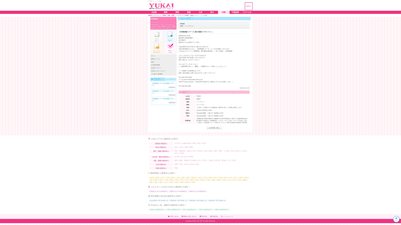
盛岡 (191, 147)
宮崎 (181, 182)
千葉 (205, 177)
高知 (239, 180)
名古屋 (176, 157)
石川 (235, 177)
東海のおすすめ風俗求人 (198, 191)
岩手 (162, 177)
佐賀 (171, 182)
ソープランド (155, 22)
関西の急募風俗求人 (222, 209)
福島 (186, 147)
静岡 (171, 180)
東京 (188, 177)
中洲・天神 (183, 164)
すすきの (177, 143)
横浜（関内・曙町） (216, 151)
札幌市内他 (186, 143)
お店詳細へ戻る (214, 128)
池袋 (188, 151)
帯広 (199, 143)
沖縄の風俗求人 (161, 168)
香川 (234, 180)
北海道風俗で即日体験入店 (158, 200)
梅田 (176, 160)
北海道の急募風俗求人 (157, 209)
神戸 (234, 160)
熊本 (197, 164)
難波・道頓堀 (184, 160)
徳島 (150, 182)
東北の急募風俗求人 (190, 209)
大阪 (176, 180)
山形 (181, 147)
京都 (181, 180)
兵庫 (186, 180)
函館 (194, 143)
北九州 (191, 164)
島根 (219, 180)
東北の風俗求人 (161, 147)
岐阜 (161, 180)
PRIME (154, 19)
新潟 (225, 177)
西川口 (238, 151)
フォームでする (170, 39)
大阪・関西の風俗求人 (161, 160)
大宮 (232, 151)
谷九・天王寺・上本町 (205, 160)
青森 (157, 177)
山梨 (150, 180)
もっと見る (170, 79)
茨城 (220, 177)
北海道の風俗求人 (161, 143)
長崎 (176, 182)
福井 (241, 177)
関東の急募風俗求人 (174, 209)
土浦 (244, 151)
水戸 (176, 153)
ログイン (248, 6)
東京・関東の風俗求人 (161, 151)
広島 (224, 180)
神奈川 (194, 177)
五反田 (200, 151)
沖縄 (193, 182)
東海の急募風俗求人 (206, 209)
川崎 (227, 151)
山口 (229, 180)
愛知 (156, 180)
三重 (166, 180)
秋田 (172, 177)
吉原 (205, 151)
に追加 (170, 51)
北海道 (151, 177)
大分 (166, 182)
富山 (230, 177)
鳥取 (213, 180)
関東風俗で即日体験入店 (178, 200)
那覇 (176, 168)
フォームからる (156, 51)
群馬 (210, 177)
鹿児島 (187, 182)
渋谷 (194, 151)
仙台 (176, 147)
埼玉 (200, 177)
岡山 (208, 180)
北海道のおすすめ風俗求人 (158, 191)
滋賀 (191, 180)
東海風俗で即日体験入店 (217, 200)
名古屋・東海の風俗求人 (161, 157)
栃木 (215, 177)
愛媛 (244, 180)
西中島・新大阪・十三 (223, 160)
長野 (246, 177)
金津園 (190, 157)
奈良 (197, 180)
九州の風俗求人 (161, 164)
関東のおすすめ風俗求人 (178, 191)
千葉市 (182, 153)
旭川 (204, 143)
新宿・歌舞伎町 (179, 151)
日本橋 (193, 160)
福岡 (176, 164)
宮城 (167, 177)
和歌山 (202, 180)
